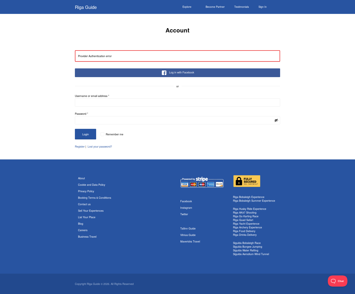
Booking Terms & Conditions (94, 197)
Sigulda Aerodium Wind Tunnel (251, 254)
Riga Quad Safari (243, 220)
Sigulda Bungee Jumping (247, 246)
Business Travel (87, 236)
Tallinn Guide (188, 228)
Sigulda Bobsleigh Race (247, 243)
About (81, 178)
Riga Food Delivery (244, 231)
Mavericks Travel (190, 241)
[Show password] (276, 120)
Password (81, 113)
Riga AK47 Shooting (244, 212)
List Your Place (86, 217)
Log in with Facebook (181, 72)
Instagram (186, 207)
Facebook (186, 201)
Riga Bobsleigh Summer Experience (254, 200)
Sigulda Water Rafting (245, 250)
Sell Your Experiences (91, 210)
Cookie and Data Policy (91, 184)
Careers (82, 230)
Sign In (262, 7)
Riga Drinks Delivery (245, 235)
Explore (186, 7)
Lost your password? (100, 146)
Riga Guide (86, 7)
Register (80, 146)
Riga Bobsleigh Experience (248, 197)
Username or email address (92, 96)
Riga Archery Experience (247, 227)
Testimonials (241, 7)
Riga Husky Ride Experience (249, 209)
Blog (80, 223)
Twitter (184, 214)
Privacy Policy (86, 191)
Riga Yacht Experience (246, 223)
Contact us (84, 204)
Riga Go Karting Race (245, 216)
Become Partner (215, 7)
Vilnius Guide (188, 235)
